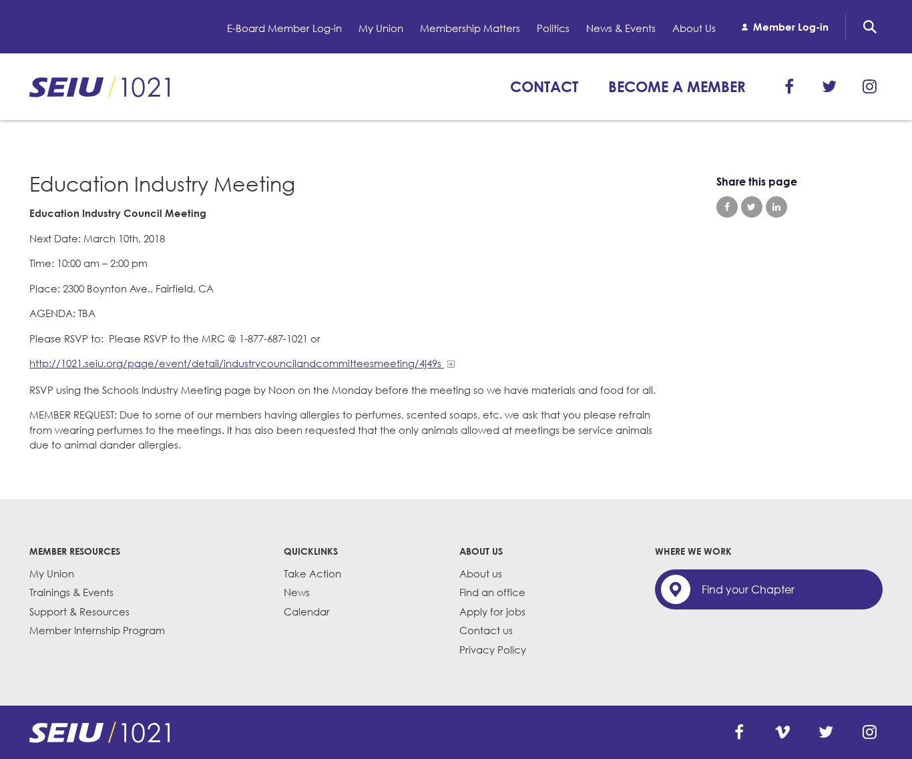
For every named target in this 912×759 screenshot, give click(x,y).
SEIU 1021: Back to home (99, 86)
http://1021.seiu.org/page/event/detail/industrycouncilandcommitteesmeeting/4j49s (236, 363)
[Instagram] (869, 86)
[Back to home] (99, 732)
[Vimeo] (782, 732)
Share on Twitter (751, 207)
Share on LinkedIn (776, 207)
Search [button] (870, 26)
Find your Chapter (748, 589)
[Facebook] (789, 86)
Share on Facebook (727, 207)
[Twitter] (829, 86)
